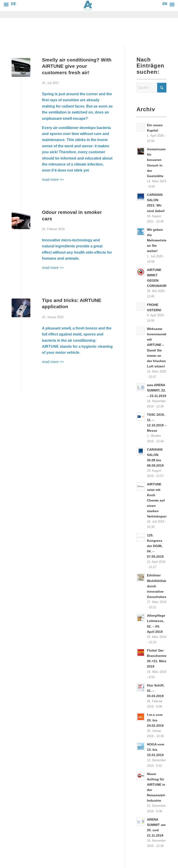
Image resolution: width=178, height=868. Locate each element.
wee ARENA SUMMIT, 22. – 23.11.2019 (156, 390)
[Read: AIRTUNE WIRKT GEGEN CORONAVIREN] (141, 272)
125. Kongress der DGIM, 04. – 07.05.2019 (155, 546)
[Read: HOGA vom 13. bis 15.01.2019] (141, 746)
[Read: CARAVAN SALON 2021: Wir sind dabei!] (141, 197)
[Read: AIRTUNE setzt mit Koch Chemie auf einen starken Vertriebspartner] (141, 486)
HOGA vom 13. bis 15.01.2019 (155, 750)
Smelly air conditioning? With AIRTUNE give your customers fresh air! (76, 66)
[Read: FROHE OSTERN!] (141, 307)
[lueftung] (21, 67)
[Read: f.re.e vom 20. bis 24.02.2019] (141, 717)
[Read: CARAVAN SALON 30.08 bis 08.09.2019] (141, 451)
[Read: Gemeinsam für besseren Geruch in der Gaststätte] (141, 151)
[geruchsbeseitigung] (21, 308)
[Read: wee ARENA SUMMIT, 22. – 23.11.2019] (141, 387)
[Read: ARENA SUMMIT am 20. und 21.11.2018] (141, 821)
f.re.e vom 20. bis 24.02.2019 (155, 720)
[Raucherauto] (21, 219)
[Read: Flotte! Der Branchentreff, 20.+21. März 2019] (141, 652)
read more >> (53, 180)
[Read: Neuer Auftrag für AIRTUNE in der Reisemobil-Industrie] (141, 776)
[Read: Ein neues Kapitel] (141, 127)
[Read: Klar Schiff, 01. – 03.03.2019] (141, 687)
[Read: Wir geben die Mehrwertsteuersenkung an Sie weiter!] (141, 232)
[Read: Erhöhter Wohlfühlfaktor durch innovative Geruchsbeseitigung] (141, 577)
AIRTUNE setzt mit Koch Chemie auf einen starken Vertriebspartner (159, 500)
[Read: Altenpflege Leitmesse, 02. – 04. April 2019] (141, 617)
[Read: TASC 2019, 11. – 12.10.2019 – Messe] (141, 416)
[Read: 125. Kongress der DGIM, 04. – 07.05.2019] (141, 537)
